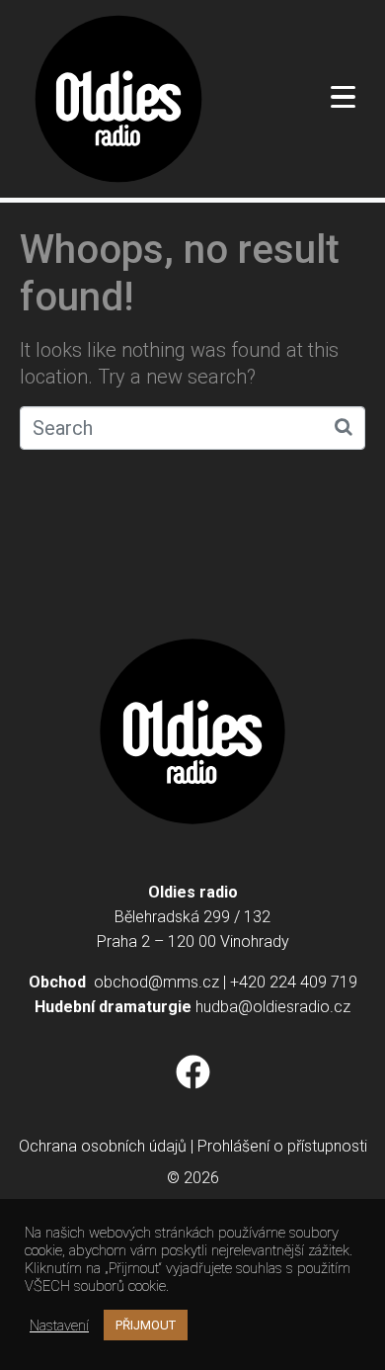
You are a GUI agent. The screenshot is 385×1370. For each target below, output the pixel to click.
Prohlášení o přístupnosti (282, 1146)
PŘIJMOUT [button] (146, 1325)
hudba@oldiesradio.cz (272, 1006)
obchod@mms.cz (156, 982)
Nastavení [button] (59, 1325)
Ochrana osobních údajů (103, 1146)
